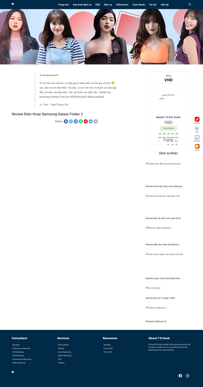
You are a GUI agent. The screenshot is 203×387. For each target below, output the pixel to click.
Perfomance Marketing (21, 348)
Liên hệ (165, 4)
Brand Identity (63, 345)
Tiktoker (168, 122)
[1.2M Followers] (160, 134)
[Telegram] (91, 121)
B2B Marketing (18, 356)
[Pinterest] (86, 121)
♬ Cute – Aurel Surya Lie (53, 104)
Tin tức (153, 4)
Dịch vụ (108, 4)
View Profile (168, 128)
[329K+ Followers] (173, 134)
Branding (15, 345)
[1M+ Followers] (168, 134)
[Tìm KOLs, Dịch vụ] (189, 4)
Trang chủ (63, 4)
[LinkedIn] (76, 121)
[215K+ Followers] (177, 134)
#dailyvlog (105, 92)
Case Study (139, 4)
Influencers (122, 4)
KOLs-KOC (108, 352)
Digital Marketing (64, 356)
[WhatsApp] (81, 121)
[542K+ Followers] (164, 134)
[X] (71, 121)
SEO (59, 359)
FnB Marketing (18, 352)
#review (65, 96)
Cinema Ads (108, 348)
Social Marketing (64, 352)
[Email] (96, 121)
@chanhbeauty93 (49, 75)
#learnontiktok (96, 96)
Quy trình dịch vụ (82, 4)
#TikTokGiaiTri (79, 96)
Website (61, 348)
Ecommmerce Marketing (21, 359)
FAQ (97, 4)
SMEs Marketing (18, 363)
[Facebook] (66, 121)
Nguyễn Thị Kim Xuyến (168, 117)
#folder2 (55, 96)
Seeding (61, 363)
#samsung (45, 96)
